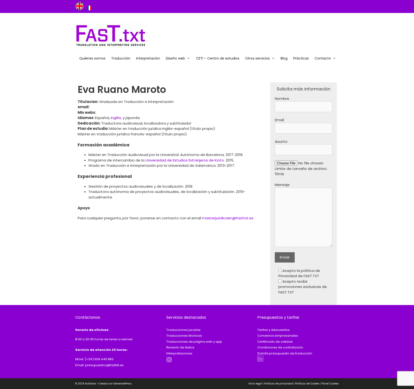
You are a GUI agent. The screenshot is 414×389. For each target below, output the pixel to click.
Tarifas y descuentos (273, 330)
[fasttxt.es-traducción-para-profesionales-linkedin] (260, 360)
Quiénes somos (92, 58)
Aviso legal (255, 383)
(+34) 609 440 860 (99, 359)
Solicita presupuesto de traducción (284, 353)
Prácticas (301, 58)
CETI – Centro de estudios (217, 58)
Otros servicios (257, 58)
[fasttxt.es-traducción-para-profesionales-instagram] (169, 361)
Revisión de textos (180, 347)
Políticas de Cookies (307, 383)
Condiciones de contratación (280, 347)
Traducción (120, 58)
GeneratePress (123, 383)
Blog (284, 58)
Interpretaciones (179, 353)
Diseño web (175, 58)
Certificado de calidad (275, 341)
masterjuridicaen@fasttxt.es (227, 218)
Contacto (323, 58)
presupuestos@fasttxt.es (104, 365)
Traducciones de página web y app (194, 341)
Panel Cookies (330, 383)
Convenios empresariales (277, 335)
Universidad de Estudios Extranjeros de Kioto (184, 160)
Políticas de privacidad (278, 383)
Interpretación (148, 58)
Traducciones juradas (183, 330)
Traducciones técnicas (184, 335)
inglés (116, 117)
